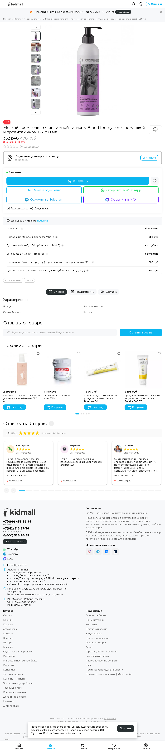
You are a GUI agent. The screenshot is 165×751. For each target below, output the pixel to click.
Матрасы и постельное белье (20, 660)
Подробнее (123, 12)
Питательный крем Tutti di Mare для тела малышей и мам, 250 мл (21, 398)
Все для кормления (14, 692)
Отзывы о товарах (96, 642)
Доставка (111, 291)
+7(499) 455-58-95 (17, 521)
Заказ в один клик (47, 190)
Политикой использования (83, 730)
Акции (89, 647)
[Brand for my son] (155, 130)
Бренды (8, 620)
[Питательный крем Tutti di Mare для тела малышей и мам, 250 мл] (21, 369)
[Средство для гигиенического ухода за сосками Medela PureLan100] (102, 369)
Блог (88, 665)
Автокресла (10, 629)
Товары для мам (34, 19)
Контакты (91, 624)
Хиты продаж (11, 705)
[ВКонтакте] (106, 551)
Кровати (8, 633)
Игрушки (8, 665)
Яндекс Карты (16, 480)
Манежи (8, 647)
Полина (128, 445)
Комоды (8, 638)
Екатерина (22, 445)
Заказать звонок (15, 541)
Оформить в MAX (123, 199)
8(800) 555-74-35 (16, 535)
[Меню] (4, 4)
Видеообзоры (94, 633)
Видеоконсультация (97, 638)
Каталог (19, 19)
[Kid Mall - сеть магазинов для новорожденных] (15, 4)
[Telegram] (98, 551)
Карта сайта (110, 718)
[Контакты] (140, 4)
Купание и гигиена (14, 678)
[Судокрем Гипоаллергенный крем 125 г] (62, 369)
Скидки (29, 280)
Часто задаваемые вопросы (102, 660)
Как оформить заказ (97, 656)
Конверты (9, 669)
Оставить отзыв (141, 332)
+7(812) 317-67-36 (16, 528)
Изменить (42, 221)
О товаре (59, 291)
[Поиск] (133, 4)
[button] (43, 71)
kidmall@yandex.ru (17, 565)
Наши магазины (85, 291)
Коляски (8, 624)
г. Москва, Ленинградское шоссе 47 (28, 575)
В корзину (80, 181)
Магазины (156, 4)
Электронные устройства (18, 683)
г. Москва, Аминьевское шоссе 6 (26, 581)
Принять (126, 728)
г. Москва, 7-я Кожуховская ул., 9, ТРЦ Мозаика (43, 578)
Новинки (8, 701)
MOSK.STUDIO (76, 721)
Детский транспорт (14, 696)
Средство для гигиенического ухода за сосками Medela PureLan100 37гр (142, 398)
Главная (7, 19)
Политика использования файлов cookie (109, 674)
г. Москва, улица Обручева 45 (24, 572)
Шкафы (7, 642)
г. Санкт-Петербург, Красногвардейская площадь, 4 (37, 584)
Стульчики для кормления (18, 651)
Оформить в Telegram (46, 199)
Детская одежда (13, 674)
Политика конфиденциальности (104, 669)
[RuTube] (115, 551)
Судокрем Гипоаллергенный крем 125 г (60, 397)
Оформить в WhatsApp (123, 190)
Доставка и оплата (96, 629)
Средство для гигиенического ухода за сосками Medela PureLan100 (101, 398)
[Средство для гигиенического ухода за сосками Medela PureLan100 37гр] (143, 369)
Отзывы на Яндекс (25, 423)
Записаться (149, 157)
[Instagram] (89, 551)
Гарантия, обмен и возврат (101, 651)
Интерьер (9, 656)
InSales (104, 721)
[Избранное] (155, 181)
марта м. (75, 445)
